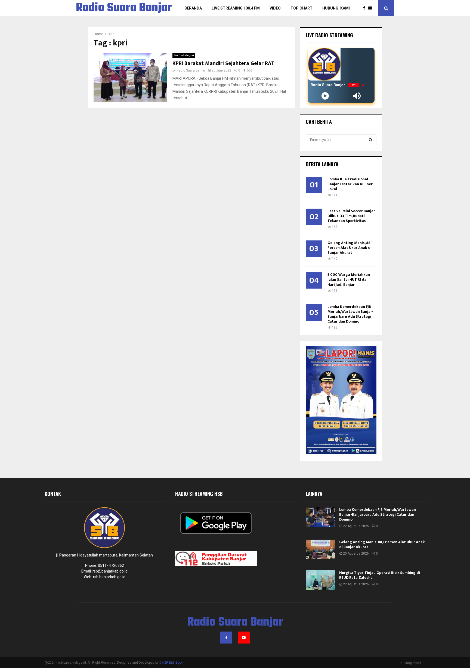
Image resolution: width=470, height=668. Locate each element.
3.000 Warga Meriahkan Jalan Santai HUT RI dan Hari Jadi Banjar (348, 279)
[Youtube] (371, 8)
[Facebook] (365, 8)
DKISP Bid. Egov (171, 662)
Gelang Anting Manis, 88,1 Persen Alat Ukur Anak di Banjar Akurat (350, 248)
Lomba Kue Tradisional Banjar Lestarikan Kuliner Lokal (350, 184)
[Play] (325, 95)
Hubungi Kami (336, 8)
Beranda (193, 8)
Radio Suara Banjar (124, 8)
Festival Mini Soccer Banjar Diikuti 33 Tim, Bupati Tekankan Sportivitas (351, 216)
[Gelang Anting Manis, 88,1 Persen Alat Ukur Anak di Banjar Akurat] (320, 549)
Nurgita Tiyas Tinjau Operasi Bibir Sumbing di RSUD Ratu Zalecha (379, 575)
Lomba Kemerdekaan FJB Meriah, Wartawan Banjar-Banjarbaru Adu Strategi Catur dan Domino (350, 314)
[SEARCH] (370, 139)
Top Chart (301, 8)
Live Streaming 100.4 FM (236, 8)
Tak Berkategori (184, 55)
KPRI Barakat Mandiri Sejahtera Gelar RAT (223, 63)
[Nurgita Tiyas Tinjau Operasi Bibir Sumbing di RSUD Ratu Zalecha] (320, 580)
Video (275, 8)
